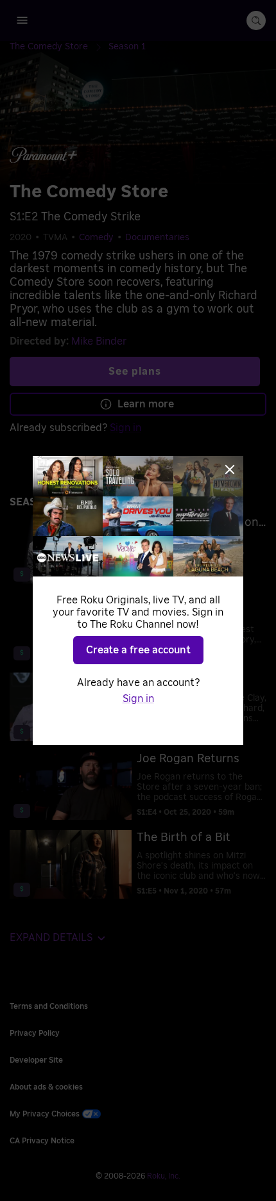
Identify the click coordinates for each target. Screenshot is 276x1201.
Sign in (138, 699)
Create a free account (138, 650)
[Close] (230, 469)
